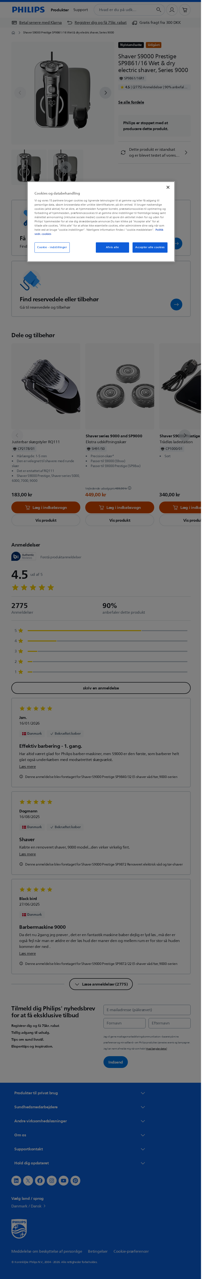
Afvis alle (110, 247)
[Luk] (166, 187)
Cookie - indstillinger (50, 247)
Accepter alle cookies (148, 247)
